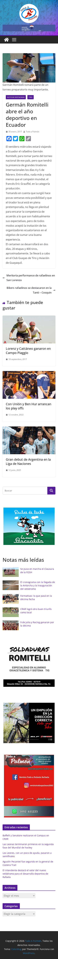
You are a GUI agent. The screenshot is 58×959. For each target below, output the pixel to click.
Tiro (30, 97)
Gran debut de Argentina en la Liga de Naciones (28, 461)
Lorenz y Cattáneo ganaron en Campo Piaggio (28, 350)
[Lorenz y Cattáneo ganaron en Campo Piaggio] (29, 318)
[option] (29, 526)
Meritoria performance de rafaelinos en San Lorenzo (30, 278)
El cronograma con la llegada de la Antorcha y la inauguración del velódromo (37, 585)
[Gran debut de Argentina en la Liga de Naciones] (29, 429)
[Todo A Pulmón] (6, 40)
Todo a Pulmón (32, 131)
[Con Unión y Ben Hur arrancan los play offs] (29, 373)
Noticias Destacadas (15, 97)
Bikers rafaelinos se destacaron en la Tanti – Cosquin (29, 290)
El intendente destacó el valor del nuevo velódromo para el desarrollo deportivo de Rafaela (25, 874)
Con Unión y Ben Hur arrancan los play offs (28, 406)
